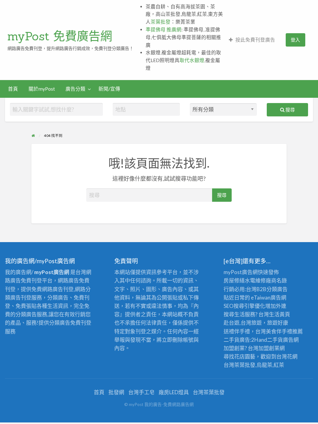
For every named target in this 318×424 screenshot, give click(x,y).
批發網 (116, 392)
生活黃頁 (279, 314)
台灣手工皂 (141, 392)
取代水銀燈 (191, 60)
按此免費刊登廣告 (255, 40)
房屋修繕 (234, 280)
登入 (295, 40)
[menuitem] (252, 39)
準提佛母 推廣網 (163, 29)
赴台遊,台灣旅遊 (243, 322)
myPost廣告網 (241, 272)
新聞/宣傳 (109, 89)
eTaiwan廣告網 (268, 297)
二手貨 (275, 339)
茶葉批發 (160, 22)
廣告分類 (75, 89)
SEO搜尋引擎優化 (244, 306)
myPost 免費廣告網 (59, 36)
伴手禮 (284, 331)
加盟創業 (268, 348)
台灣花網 (287, 356)
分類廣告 (277, 289)
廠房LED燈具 (174, 392)
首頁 (13, 89)
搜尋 (289, 109)
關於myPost (42, 89)
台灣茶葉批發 (239, 365)
